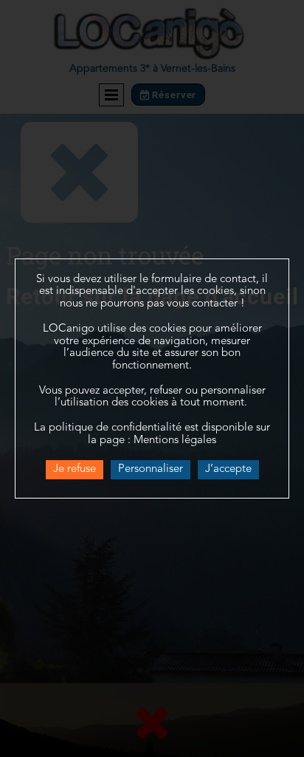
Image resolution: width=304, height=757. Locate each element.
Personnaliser (150, 469)
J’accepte (228, 469)
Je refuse (74, 469)
